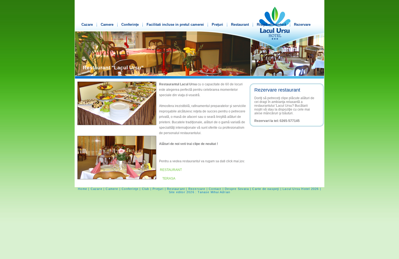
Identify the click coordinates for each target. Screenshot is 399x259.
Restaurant (240, 24)
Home (82, 188)
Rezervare (302, 24)
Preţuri (217, 24)
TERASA (168, 178)
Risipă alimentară (271, 24)
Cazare (87, 24)
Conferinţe (130, 24)
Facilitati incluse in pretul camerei (175, 24)
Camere (107, 24)
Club (145, 188)
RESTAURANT (171, 170)
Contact (215, 188)
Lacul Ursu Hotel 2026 (301, 188)
